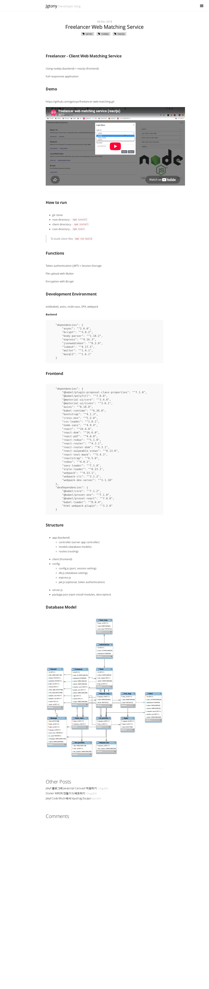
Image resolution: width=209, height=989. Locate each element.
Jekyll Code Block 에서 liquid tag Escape (73, 798)
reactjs (121, 33)
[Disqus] (104, 862)
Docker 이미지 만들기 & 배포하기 (71, 793)
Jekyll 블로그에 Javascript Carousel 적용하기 (77, 788)
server (89, 33)
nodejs (105, 33)
